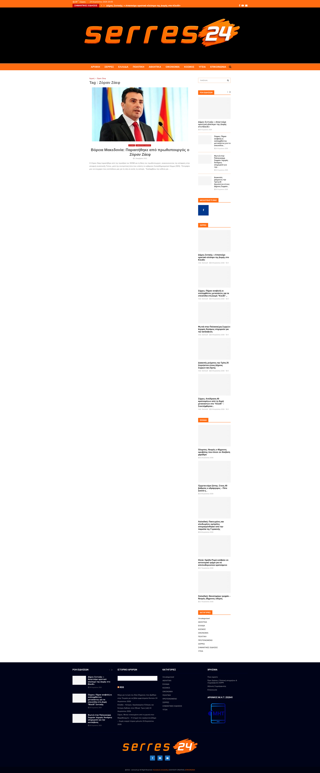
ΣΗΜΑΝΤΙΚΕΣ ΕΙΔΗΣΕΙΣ (143, 145)
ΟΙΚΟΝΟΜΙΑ (173, 67)
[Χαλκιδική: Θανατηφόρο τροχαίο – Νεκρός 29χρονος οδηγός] (214, 582)
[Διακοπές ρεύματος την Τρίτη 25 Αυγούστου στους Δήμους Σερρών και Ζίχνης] (205, 180)
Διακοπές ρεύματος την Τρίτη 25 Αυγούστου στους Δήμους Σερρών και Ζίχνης (213, 365)
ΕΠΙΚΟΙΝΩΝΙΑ (190, 770)
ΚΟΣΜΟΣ (189, 67)
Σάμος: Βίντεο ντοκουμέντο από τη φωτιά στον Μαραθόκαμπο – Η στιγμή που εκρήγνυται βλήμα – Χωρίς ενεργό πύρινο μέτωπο (137, 718)
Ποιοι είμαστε (213, 677)
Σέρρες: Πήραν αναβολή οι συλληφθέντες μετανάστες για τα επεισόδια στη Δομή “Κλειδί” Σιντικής (100, 700)
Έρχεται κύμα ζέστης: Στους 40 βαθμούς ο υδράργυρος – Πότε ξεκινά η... (212, 488)
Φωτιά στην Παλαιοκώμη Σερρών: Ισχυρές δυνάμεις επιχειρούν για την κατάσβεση (214, 329)
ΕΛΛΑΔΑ (123, 67)
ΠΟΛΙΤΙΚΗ (138, 67)
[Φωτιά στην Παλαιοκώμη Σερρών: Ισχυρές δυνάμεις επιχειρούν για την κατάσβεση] (205, 159)
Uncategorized (204, 618)
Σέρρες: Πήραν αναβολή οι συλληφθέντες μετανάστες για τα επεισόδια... (222, 140)
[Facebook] (152, 758)
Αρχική (95, 67)
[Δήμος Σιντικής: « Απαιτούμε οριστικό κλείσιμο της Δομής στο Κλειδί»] (214, 108)
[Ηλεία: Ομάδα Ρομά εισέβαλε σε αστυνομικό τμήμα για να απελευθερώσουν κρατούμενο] (214, 546)
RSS (122, 687)
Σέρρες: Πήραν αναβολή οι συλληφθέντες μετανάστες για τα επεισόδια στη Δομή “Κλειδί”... (213, 293)
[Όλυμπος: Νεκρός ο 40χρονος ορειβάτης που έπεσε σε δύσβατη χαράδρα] (214, 435)
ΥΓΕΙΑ (202, 67)
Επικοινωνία (218, 67)
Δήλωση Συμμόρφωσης (217, 686)
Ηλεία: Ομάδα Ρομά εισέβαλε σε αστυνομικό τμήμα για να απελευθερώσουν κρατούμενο (213, 562)
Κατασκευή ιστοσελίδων (161, 770)
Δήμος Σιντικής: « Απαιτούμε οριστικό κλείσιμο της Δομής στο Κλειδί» (212, 124)
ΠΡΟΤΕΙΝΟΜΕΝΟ (205, 640)
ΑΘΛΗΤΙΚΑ (155, 67)
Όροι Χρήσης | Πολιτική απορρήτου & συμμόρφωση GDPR (222, 681)
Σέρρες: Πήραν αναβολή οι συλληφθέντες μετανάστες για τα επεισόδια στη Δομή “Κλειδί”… (155, 5)
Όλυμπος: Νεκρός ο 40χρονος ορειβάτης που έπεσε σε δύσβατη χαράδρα (214, 452)
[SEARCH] (228, 80)
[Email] (167, 758)
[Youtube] (160, 758)
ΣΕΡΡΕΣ (109, 67)
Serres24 (205, 263)
